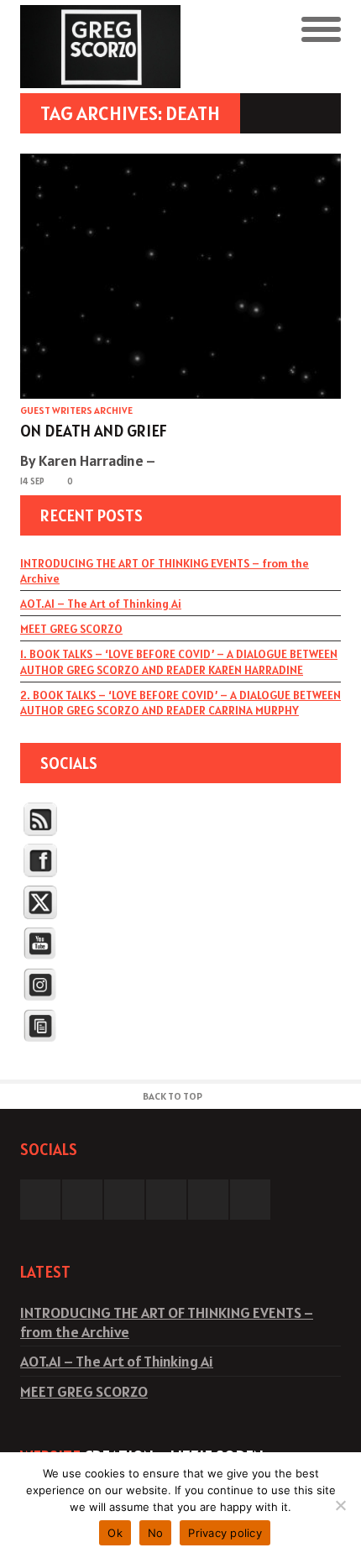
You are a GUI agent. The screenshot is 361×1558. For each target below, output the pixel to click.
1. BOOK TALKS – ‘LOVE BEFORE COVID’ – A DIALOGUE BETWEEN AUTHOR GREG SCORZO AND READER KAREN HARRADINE (178, 661)
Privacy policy (225, 1533)
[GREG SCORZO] (100, 46)
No (156, 1533)
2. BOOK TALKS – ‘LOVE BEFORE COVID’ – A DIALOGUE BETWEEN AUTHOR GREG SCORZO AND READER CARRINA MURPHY (180, 703)
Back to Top (172, 1096)
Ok (115, 1533)
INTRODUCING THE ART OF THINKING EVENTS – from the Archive (164, 571)
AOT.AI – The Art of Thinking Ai (100, 603)
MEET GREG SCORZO (71, 628)
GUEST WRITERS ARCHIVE (76, 410)
